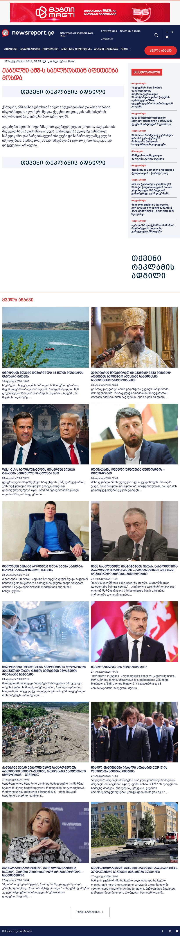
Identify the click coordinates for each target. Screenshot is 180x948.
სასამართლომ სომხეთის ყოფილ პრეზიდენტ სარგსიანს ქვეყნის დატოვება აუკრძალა (152, 121)
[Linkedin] (36, 181)
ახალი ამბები (138, 83)
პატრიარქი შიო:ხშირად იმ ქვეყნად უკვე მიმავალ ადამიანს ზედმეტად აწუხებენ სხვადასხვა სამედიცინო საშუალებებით (131, 376)
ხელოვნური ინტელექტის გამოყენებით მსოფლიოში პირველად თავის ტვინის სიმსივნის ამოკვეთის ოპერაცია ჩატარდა (44, 670)
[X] (172, 32)
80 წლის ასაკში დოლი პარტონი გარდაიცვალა (147, 157)
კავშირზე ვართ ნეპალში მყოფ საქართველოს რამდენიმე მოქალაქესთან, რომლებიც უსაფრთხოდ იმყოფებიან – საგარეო (44, 771)
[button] (156, 35)
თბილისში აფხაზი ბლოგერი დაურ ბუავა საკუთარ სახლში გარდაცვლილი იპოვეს (42, 568)
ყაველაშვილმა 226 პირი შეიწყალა (119, 667)
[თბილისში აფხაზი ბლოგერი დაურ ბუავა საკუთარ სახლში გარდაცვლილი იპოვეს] (45, 531)
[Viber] (57, 181)
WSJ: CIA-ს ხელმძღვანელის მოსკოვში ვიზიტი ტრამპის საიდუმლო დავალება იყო (38, 471)
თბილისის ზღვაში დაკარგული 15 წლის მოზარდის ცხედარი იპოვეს (42, 374)
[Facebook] (167, 32)
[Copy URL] (67, 181)
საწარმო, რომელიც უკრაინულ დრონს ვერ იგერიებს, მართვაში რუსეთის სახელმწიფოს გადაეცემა (152, 139)
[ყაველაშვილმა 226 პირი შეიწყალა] (134, 631)
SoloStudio (25, 931)
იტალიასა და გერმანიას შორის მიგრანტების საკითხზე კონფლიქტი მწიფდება (152, 228)
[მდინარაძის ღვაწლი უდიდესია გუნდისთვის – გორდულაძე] (134, 434)
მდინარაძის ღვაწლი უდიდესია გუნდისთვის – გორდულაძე (152, 171)
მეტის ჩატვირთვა (89, 912)
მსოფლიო (137, 151)
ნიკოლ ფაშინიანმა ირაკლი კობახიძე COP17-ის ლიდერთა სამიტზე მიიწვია (129, 769)
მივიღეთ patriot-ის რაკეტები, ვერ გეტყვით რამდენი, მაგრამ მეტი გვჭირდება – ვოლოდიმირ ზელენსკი (152, 209)
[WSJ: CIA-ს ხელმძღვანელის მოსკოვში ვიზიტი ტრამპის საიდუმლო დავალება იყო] (45, 434)
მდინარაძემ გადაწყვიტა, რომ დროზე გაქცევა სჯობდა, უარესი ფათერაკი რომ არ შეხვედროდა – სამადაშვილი (42, 871)
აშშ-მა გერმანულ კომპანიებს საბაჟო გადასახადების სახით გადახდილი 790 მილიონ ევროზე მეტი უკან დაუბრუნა (151, 188)
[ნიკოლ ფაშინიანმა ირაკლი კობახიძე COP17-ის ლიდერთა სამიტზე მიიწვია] (134, 732)
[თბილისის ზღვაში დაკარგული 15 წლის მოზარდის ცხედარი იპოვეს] (45, 337)
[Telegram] (47, 181)
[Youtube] (167, 37)
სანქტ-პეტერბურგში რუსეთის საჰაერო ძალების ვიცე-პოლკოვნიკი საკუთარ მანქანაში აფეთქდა (134, 870)
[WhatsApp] (26, 181)
